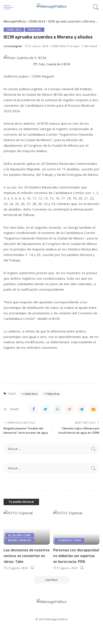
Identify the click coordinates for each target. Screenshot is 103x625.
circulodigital (13, 46)
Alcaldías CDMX (19, 535)
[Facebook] (33, 409)
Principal (34, 29)
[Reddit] (69, 409)
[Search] (94, 7)
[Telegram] (81, 409)
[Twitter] (45, 409)
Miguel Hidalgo (19, 540)
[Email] (93, 409)
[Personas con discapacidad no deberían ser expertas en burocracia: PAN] (76, 527)
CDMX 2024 (13, 29)
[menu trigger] (10, 7)
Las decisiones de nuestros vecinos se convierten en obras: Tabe (27, 555)
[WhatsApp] (57, 409)
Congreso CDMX (69, 540)
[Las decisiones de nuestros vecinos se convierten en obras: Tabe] (27, 527)
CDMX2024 (30, 394)
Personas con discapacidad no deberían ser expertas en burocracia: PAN (76, 555)
